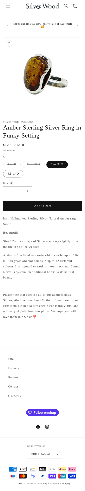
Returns (13, 377)
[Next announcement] (77, 25)
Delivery (13, 368)
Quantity (8, 182)
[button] (8, 5)
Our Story (14, 396)
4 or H (14, 165)
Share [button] (11, 329)
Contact (13, 386)
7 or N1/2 (36, 165)
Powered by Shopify (59, 483)
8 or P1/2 (57, 164)
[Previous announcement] (7, 25)
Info (11, 358)
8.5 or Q (13, 173)
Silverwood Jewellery (35, 483)
